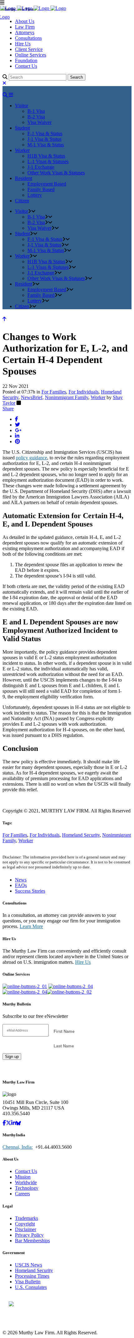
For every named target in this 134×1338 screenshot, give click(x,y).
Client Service (29, 49)
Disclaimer (25, 1229)
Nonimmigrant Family (66, 397)
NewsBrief (31, 397)
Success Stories (30, 891)
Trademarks (26, 1218)
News (20, 879)
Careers (22, 1193)
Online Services (30, 54)
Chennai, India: (17, 1147)
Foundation (26, 60)
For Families (53, 391)
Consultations (28, 38)
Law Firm (25, 27)
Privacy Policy (29, 1235)
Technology (26, 1188)
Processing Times (32, 1276)
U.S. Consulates (31, 1287)
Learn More (31, 926)
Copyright (25, 1223)
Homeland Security (81, 835)
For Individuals (83, 391)
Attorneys (24, 32)
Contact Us (26, 66)
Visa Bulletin (28, 1281)
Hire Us (23, 43)
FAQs (21, 885)
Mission (23, 1176)
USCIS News (28, 1264)
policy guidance (31, 457)
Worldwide (26, 1182)
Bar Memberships (32, 1240)
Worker (98, 397)
